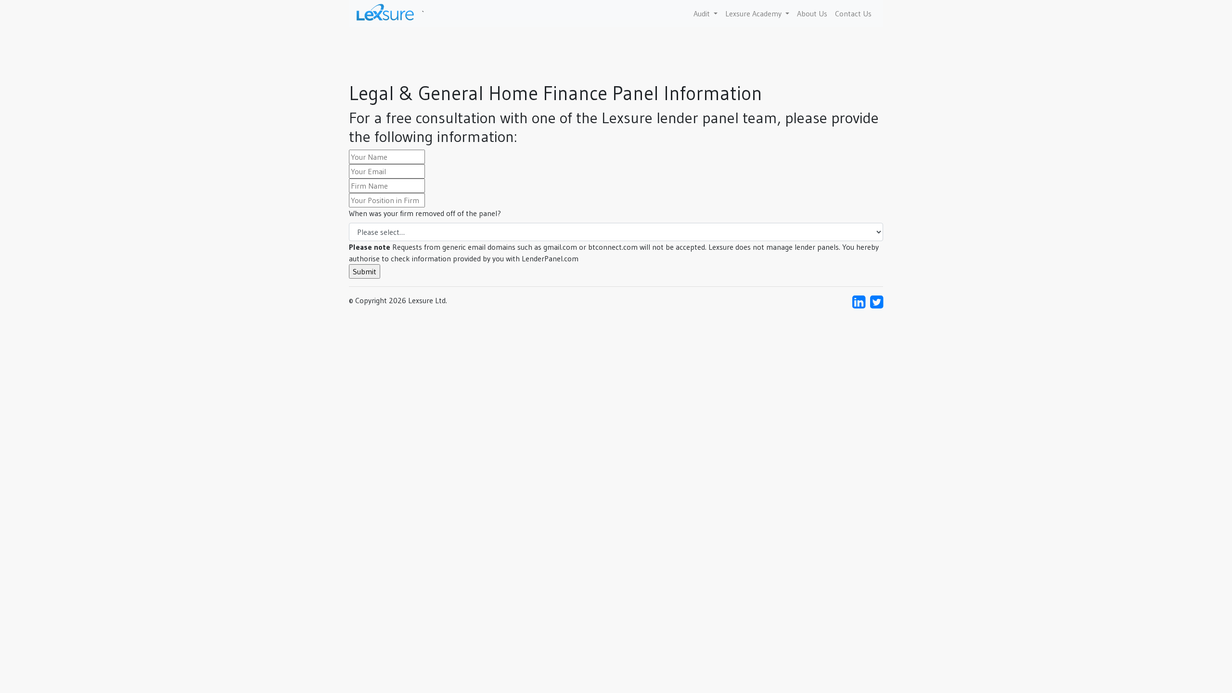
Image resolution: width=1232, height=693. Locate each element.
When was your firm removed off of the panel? (425, 213)
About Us (812, 13)
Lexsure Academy (754, 13)
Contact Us (853, 13)
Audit (702, 13)
